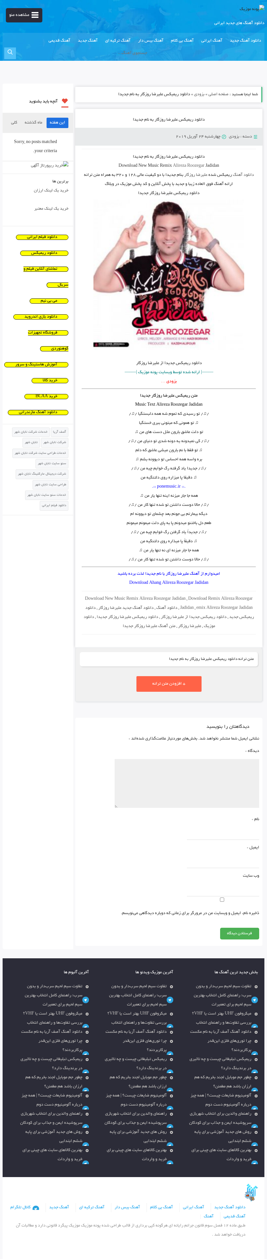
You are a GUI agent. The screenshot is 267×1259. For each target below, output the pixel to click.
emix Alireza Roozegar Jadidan (224, 608)
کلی (14, 123)
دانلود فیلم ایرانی (42, 237)
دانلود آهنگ (243, 175)
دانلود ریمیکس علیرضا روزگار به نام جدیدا (169, 120)
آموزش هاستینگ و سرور (36, 364)
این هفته (57, 123)
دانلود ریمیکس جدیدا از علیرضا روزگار (194, 617)
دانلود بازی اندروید (40, 317)
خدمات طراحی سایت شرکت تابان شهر (40, 453)
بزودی (199, 94)
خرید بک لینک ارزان (51, 191)
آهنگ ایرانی (211, 41)
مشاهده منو (19, 15)
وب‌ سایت (251, 876)
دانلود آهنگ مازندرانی (38, 412)
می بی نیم (49, 301)
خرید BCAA (46, 396)
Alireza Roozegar (188, 166)
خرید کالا (50, 380)
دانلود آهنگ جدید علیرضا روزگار (126, 608)
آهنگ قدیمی (59, 41)
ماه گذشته (33, 123)
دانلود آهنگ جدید (245, 41)
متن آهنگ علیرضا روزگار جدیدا (149, 626)
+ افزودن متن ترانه (169, 684)
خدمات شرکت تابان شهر (31, 432)
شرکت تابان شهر (54, 442)
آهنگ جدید (88, 41)
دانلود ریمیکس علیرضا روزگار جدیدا (127, 617)
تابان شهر (31, 442)
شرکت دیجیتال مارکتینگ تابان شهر (42, 474)
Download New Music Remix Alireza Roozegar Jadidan (135, 599)
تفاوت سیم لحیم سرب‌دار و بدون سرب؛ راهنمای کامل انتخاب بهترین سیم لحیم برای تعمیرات (222, 995)
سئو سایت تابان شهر (52, 464)
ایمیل (253, 848)
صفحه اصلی (218, 94)
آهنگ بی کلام (182, 41)
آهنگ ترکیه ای (118, 41)
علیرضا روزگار (195, 175)
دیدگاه (252, 751)
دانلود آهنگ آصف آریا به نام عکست (220, 1032)
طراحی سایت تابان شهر (50, 485)
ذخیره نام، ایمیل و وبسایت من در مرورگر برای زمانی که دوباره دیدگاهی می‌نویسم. (190, 913)
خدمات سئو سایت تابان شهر (46, 495)
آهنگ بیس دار (150, 41)
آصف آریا (59, 432)
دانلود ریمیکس (44, 253)
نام (255, 819)
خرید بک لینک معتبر (51, 209)
